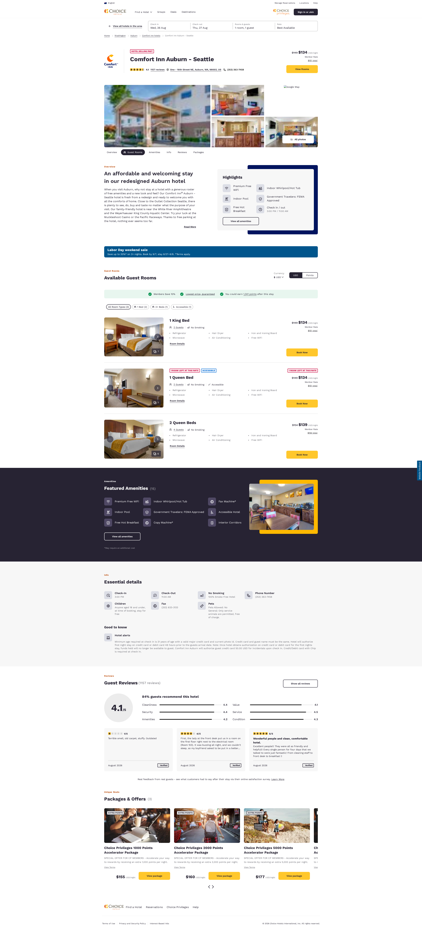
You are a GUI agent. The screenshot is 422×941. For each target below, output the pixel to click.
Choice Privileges (178, 907)
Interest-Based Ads (159, 923)
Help (315, 3)
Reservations (154, 907)
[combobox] (143, 12)
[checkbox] (118, 307)
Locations (304, 3)
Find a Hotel (134, 907)
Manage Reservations (285, 3)
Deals (173, 12)
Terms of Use (108, 923)
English (111, 3)
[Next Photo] (157, 337)
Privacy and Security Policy (132, 923)
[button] (419, 470)
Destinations (189, 12)
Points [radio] (310, 275)
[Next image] (307, 507)
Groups (161, 12)
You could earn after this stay (249, 294)
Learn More (277, 779)
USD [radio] (295, 275)
